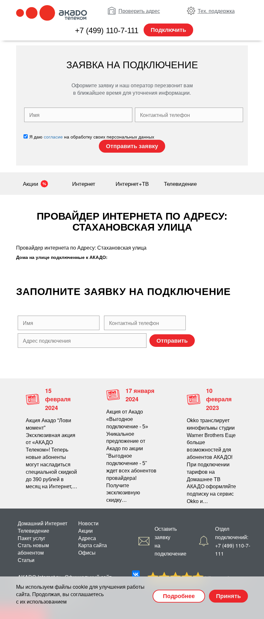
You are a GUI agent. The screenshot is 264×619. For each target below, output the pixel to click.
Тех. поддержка (216, 10)
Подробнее (179, 596)
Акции (30, 183)
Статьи (26, 560)
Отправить (172, 340)
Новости (88, 523)
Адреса (87, 538)
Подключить (168, 29)
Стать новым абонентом (33, 548)
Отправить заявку (132, 146)
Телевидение (180, 183)
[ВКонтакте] (136, 574)
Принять (228, 596)
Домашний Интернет (42, 523)
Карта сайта (92, 545)
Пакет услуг (31, 538)
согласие (53, 136)
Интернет (83, 183)
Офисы (87, 552)
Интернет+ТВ (132, 183)
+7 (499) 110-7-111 (106, 30)
